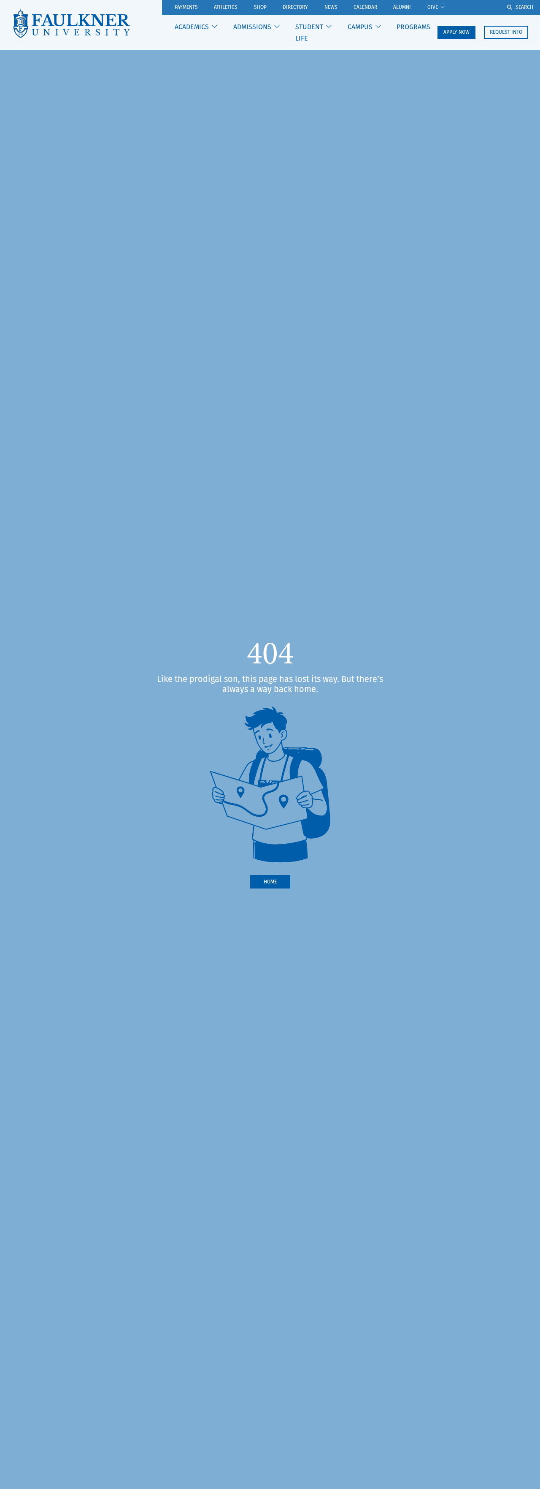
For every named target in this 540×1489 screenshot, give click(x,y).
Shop (260, 7)
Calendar (365, 7)
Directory (295, 7)
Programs (413, 27)
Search (524, 7)
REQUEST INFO (506, 31)
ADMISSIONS (252, 27)
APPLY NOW (456, 31)
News (331, 7)
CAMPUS (360, 27)
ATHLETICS (226, 7)
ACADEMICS (192, 27)
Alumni (402, 7)
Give (432, 7)
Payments (186, 7)
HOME (270, 881)
